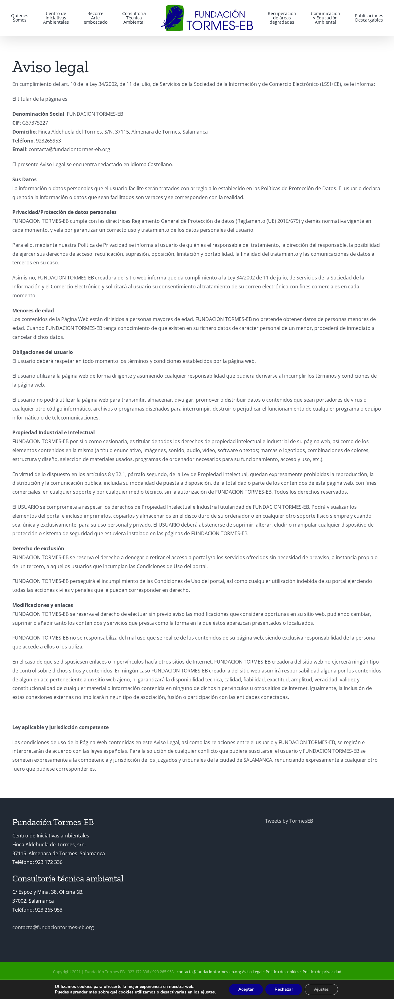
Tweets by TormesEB (289, 820)
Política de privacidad (322, 971)
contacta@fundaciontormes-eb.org (53, 927)
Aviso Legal (252, 971)
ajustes (208, 992)
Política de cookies (282, 971)
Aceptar (246, 989)
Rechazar (284, 989)
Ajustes (321, 989)
